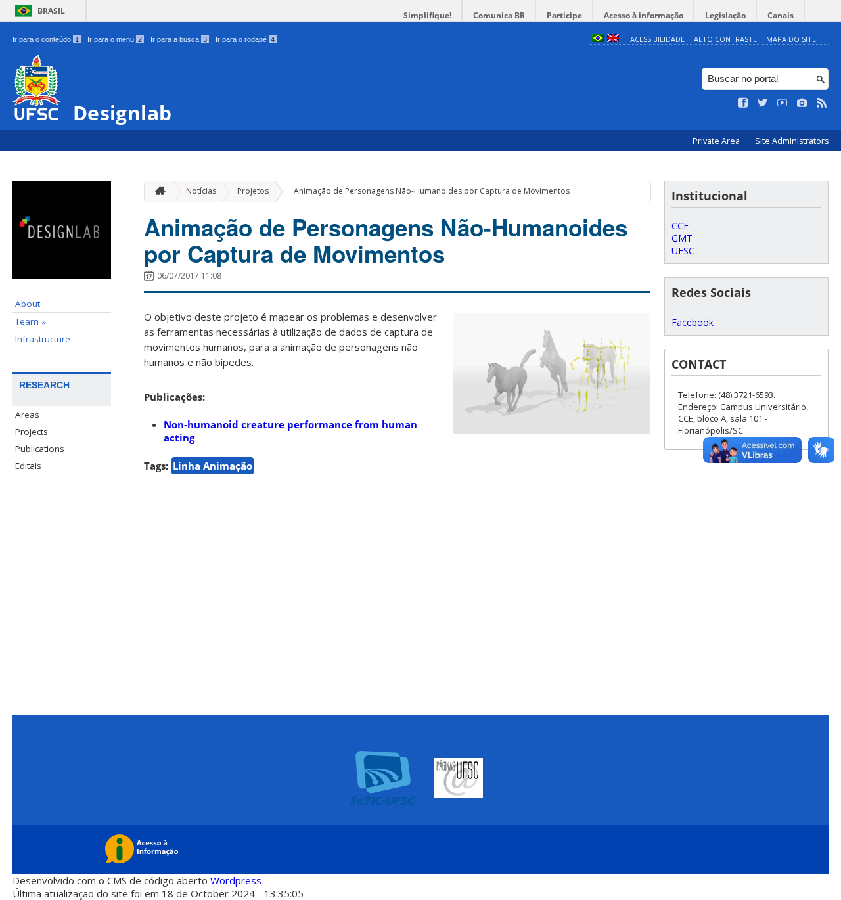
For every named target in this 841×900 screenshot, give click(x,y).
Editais (28, 466)
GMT (682, 238)
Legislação (725, 15)
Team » (30, 321)
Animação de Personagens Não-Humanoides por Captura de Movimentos (432, 190)
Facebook (692, 322)
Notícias (201, 190)
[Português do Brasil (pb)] (598, 39)
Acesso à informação (643, 15)
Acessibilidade (657, 39)
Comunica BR (499, 15)
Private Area (717, 140)
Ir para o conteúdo (45, 39)
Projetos (253, 190)
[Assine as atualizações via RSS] (822, 103)
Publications (39, 449)
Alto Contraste (725, 39)
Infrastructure (42, 339)
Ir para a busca (178, 39)
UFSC (682, 250)
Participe (564, 15)
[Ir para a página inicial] (157, 191)
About (27, 303)
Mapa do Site (791, 39)
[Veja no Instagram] (802, 103)
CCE (680, 225)
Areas (27, 414)
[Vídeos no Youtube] (782, 103)
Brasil (51, 10)
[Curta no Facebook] (743, 103)
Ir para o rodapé (245, 39)
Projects (31, 432)
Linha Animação (212, 465)
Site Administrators (792, 140)
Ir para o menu (114, 39)
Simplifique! (427, 15)
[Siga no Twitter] (763, 103)
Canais (780, 15)
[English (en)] (613, 39)
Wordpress (235, 880)
